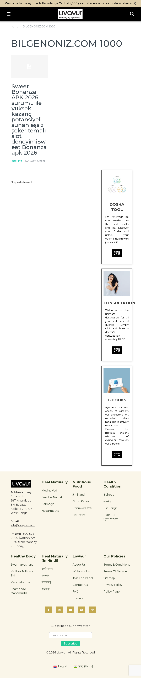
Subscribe (70, 643)
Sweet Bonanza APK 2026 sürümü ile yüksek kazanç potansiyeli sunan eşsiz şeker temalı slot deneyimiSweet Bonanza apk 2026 (29, 119)
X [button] (134, 3)
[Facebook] (48, 610)
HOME (14, 26)
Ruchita (17, 161)
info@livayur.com (23, 525)
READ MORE (116, 253)
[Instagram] (59, 610)
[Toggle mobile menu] (8, 14)
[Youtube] (70, 610)
